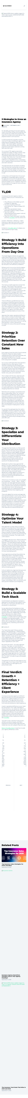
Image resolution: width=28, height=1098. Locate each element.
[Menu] (24, 6)
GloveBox (12, 217)
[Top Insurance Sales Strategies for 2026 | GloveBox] (14, 855)
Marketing (4, 126)
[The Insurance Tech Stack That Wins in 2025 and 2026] (14, 1033)
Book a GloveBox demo (8, 728)
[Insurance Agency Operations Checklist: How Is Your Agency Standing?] (14, 921)
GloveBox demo (12, 228)
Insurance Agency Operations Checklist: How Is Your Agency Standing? (11, 976)
